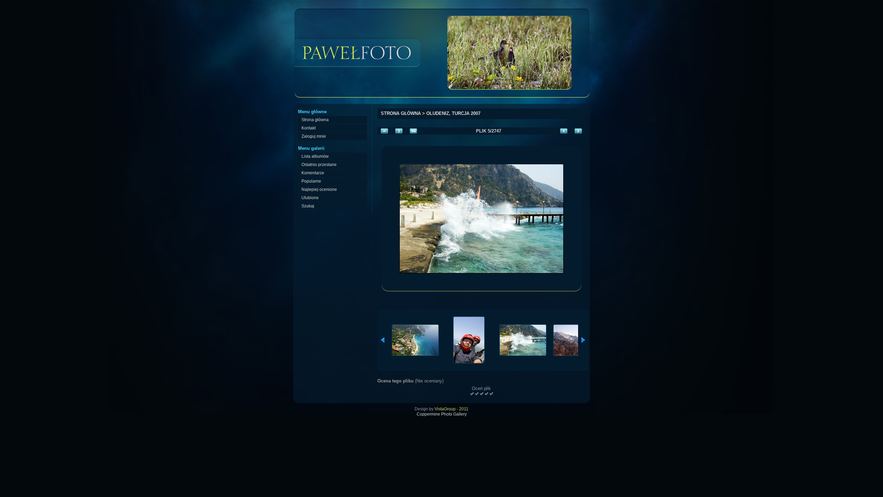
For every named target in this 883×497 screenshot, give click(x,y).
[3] (481, 393)
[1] (471, 393)
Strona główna (401, 113)
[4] (486, 393)
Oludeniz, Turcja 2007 (453, 113)
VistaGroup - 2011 (451, 409)
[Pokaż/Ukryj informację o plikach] (399, 131)
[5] (491, 393)
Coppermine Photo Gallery (442, 414)
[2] (476, 393)
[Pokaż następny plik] (578, 131)
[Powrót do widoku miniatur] (384, 131)
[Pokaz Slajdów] (413, 131)
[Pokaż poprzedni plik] (564, 131)
